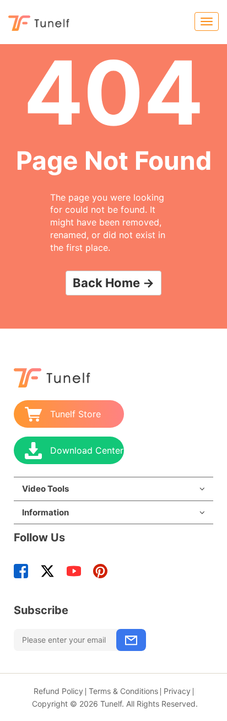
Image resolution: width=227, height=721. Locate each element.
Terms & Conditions (123, 691)
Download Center (86, 450)
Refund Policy (58, 691)
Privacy (177, 691)
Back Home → (113, 283)
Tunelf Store (75, 413)
